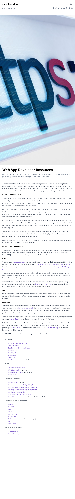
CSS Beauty (12, 355)
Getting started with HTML (16, 368)
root (43, 264)
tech (26, 177)
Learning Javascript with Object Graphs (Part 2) (23, 387)
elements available (19, 262)
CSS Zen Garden (13, 346)
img (68, 267)
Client (16, 319)
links (62, 174)
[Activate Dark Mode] (71, 4)
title (46, 264)
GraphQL (11, 407)
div (56, 267)
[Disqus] (37, 454)
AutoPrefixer (12, 360)
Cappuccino (12, 424)
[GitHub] (64, 8)
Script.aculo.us (13, 419)
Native (12, 319)
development (38, 174)
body (68, 264)
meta (50, 264)
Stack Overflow (17, 328)
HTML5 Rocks (12, 350)
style (57, 264)
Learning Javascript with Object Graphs (21, 385)
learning (57, 174)
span (59, 267)
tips (29, 177)
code (29, 174)
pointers (67, 174)
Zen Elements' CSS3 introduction (19, 348)
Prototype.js (12, 416)
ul (64, 267)
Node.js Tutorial (13, 382)
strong (50, 284)
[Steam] (69, 8)
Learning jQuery (13, 414)
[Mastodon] (53, 8)
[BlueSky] (58, 8)
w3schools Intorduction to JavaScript (20, 394)
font (36, 284)
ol (62, 267)
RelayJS (10, 409)
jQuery (10, 412)
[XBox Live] (72, 8)
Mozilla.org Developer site (16, 392)
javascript (50, 174)
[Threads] (56, 8)
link (54, 264)
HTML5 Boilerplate (14, 375)
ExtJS (10, 421)
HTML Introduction (14, 370)
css (32, 174)
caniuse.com (16, 334)
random (14, 177)
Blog (3, 8)
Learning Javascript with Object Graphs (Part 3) (23, 390)
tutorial (34, 177)
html (45, 174)
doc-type (38, 264)
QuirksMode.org (53, 328)
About (8, 8)
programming (6, 177)
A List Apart (12, 353)
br (39, 284)
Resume (13, 8)
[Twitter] (61, 8)
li (65, 267)
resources (21, 177)
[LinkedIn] (66, 8)
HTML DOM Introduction (16, 372)
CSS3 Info (11, 357)
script (61, 264)
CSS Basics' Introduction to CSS (18, 343)
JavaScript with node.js (26, 308)
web (38, 177)
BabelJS (11, 397)
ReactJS (11, 405)
